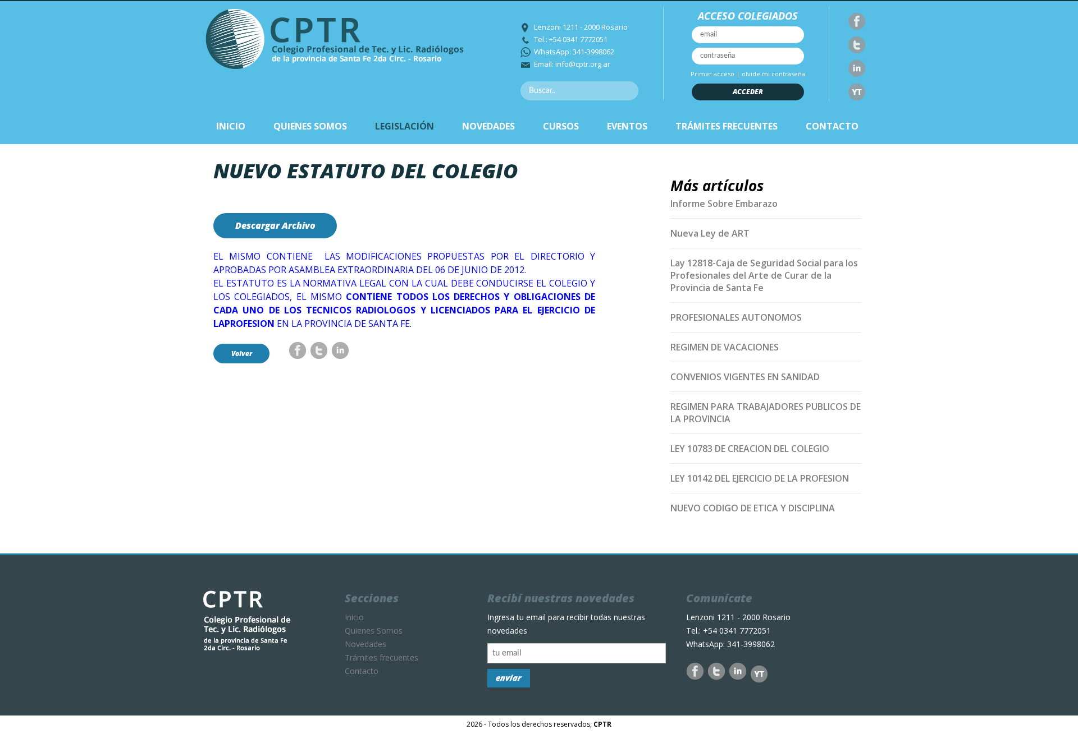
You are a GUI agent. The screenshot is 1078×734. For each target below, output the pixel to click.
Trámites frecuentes (381, 657)
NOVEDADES (488, 126)
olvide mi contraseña (773, 74)
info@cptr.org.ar (582, 64)
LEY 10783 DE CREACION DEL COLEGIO (749, 448)
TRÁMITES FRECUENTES (726, 126)
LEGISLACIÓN (404, 126)
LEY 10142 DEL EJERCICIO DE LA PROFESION (759, 478)
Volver (241, 353)
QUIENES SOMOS (310, 126)
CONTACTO (832, 126)
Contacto (361, 671)
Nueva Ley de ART (710, 233)
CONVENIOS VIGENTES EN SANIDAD (745, 377)
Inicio (354, 617)
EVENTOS (627, 126)
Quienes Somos (374, 630)
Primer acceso (712, 74)
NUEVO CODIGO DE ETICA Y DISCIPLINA (752, 508)
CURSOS (561, 126)
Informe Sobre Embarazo (724, 203)
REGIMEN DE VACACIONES (724, 347)
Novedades (365, 644)
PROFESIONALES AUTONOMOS (736, 317)
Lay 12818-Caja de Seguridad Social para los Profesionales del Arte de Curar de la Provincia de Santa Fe (764, 275)
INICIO (230, 126)
